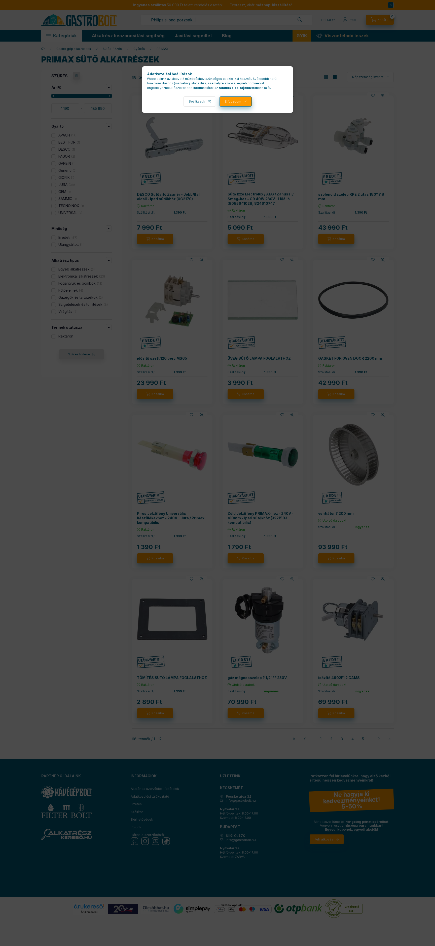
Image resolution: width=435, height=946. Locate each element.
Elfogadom (233, 101)
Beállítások (197, 101)
